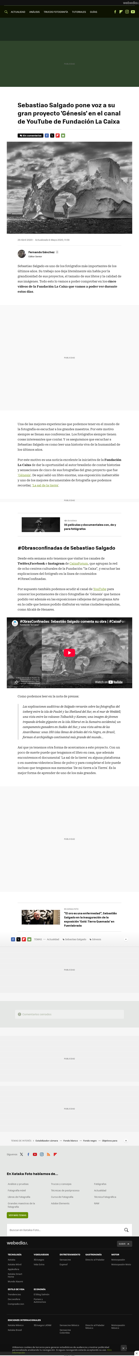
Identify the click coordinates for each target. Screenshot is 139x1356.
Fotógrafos (100, 1184)
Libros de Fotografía (19, 1197)
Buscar (126, 1230)
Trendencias (14, 1294)
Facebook (115, 12)
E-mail (63, 135)
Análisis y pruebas (18, 1184)
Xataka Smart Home (15, 1275)
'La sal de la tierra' (45, 485)
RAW (96, 1203)
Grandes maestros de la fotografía (21, 1205)
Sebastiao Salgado (75, 939)
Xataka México (16, 1325)
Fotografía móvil (17, 1190)
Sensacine (65, 1259)
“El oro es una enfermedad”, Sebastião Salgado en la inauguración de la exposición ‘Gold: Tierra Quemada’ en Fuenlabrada (90, 919)
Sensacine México (69, 1325)
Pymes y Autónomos (40, 1300)
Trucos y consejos (61, 1184)
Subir (122, 1243)
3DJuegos (39, 1259)
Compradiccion (16, 1303)
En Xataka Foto (71, 909)
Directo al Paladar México (94, 1326)
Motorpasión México (118, 1326)
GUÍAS (93, 11)
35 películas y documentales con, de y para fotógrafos (90, 527)
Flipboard (121, 12)
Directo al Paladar (94, 1259)
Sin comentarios (32, 135)
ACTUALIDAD (18, 11)
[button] (43, 252)
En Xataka (72, 520)
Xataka (11, 1259)
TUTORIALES (79, 11)
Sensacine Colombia (65, 1331)
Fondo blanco (70, 1140)
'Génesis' (24, 475)
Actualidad (53, 939)
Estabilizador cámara (47, 1140)
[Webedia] (131, 3)
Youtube (133, 12)
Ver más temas (17, 1215)
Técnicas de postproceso (65, 1190)
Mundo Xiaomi (15, 1281)
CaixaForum (79, 563)
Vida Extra (39, 1264)
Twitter (52, 135)
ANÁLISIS (34, 11)
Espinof (63, 1264)
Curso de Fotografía (62, 1197)
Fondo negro (90, 1140)
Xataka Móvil (14, 1264)
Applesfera (13, 1269)
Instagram (127, 12)
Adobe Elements (60, 1203)
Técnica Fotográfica (105, 1197)
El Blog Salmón (41, 1294)
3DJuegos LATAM (42, 1325)
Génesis (96, 939)
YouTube (99, 589)
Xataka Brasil (15, 1329)
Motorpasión (118, 1259)
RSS (48, 1154)
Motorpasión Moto (121, 1264)
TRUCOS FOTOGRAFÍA (56, 11)
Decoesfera (14, 1299)
